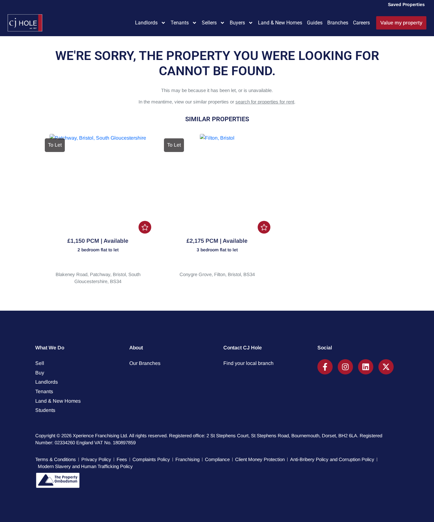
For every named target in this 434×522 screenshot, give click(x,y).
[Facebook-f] (325, 366)
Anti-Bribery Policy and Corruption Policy (332, 459)
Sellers (209, 23)
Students (45, 410)
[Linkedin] (365, 366)
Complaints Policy (151, 459)
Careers (361, 23)
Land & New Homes (280, 23)
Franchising (187, 459)
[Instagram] (345, 366)
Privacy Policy (96, 459)
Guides (314, 23)
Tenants (180, 23)
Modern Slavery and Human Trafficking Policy (85, 466)
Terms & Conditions (55, 459)
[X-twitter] (386, 366)
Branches (337, 23)
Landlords (146, 23)
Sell (39, 363)
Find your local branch (248, 363)
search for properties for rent (264, 101)
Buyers (237, 23)
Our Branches (144, 363)
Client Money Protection (260, 459)
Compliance (217, 459)
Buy (39, 372)
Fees (122, 459)
